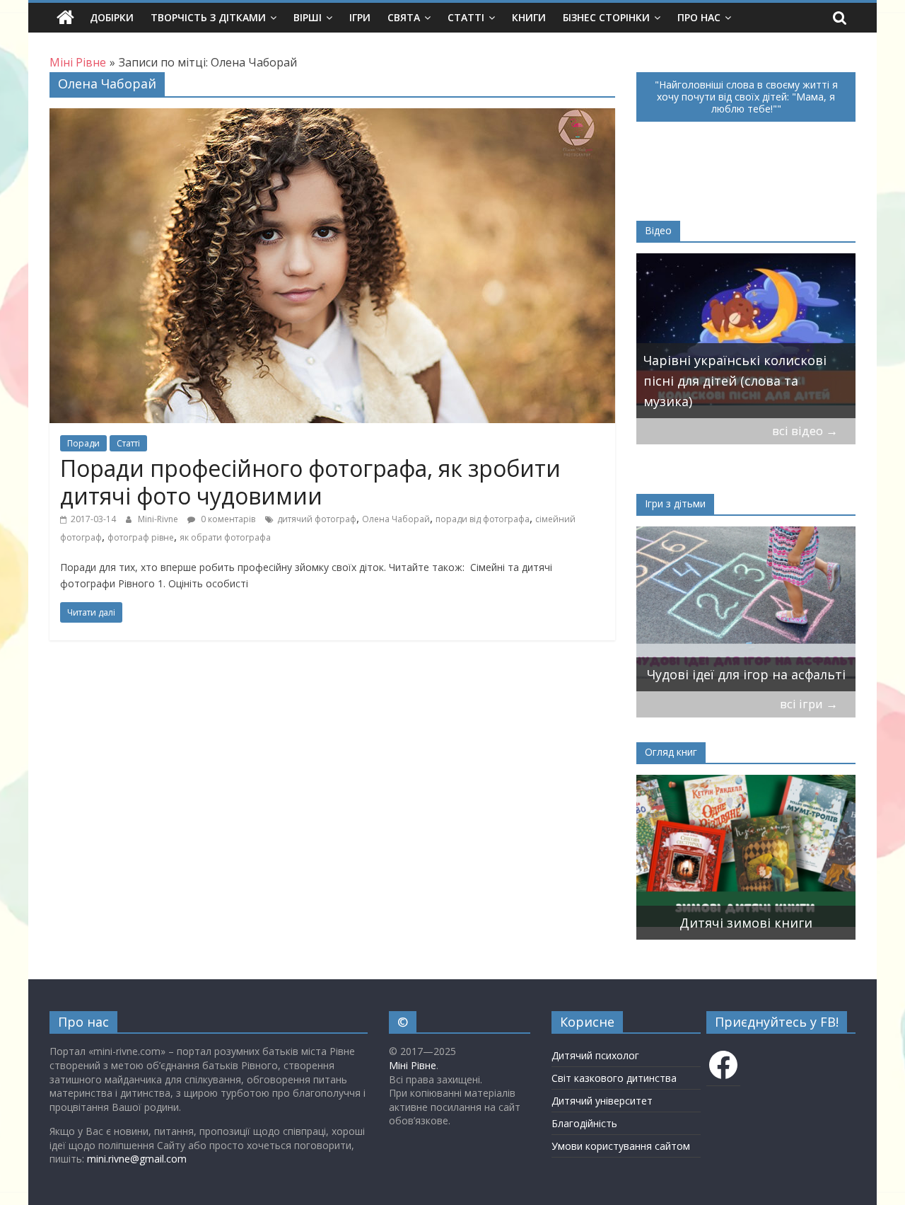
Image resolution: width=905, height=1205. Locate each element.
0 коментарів (227, 519)
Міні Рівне (412, 1065)
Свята (403, 17)
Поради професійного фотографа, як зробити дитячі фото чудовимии (310, 481)
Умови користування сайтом (620, 1146)
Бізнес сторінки (606, 17)
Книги (529, 17)
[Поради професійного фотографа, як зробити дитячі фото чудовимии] (332, 117)
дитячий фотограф (316, 519)
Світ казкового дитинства (614, 1078)
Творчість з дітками (208, 17)
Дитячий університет (602, 1100)
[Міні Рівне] (65, 18)
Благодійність (584, 1123)
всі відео (805, 430)
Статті (466, 17)
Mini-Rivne (159, 519)
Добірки (112, 17)
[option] (697, 857)
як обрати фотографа (225, 537)
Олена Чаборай (396, 519)
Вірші (307, 17)
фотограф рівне (140, 537)
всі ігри (809, 704)
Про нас (698, 17)
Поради (83, 443)
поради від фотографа (483, 519)
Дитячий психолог (595, 1055)
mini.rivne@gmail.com (137, 1158)
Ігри (359, 17)
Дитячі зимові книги (697, 922)
